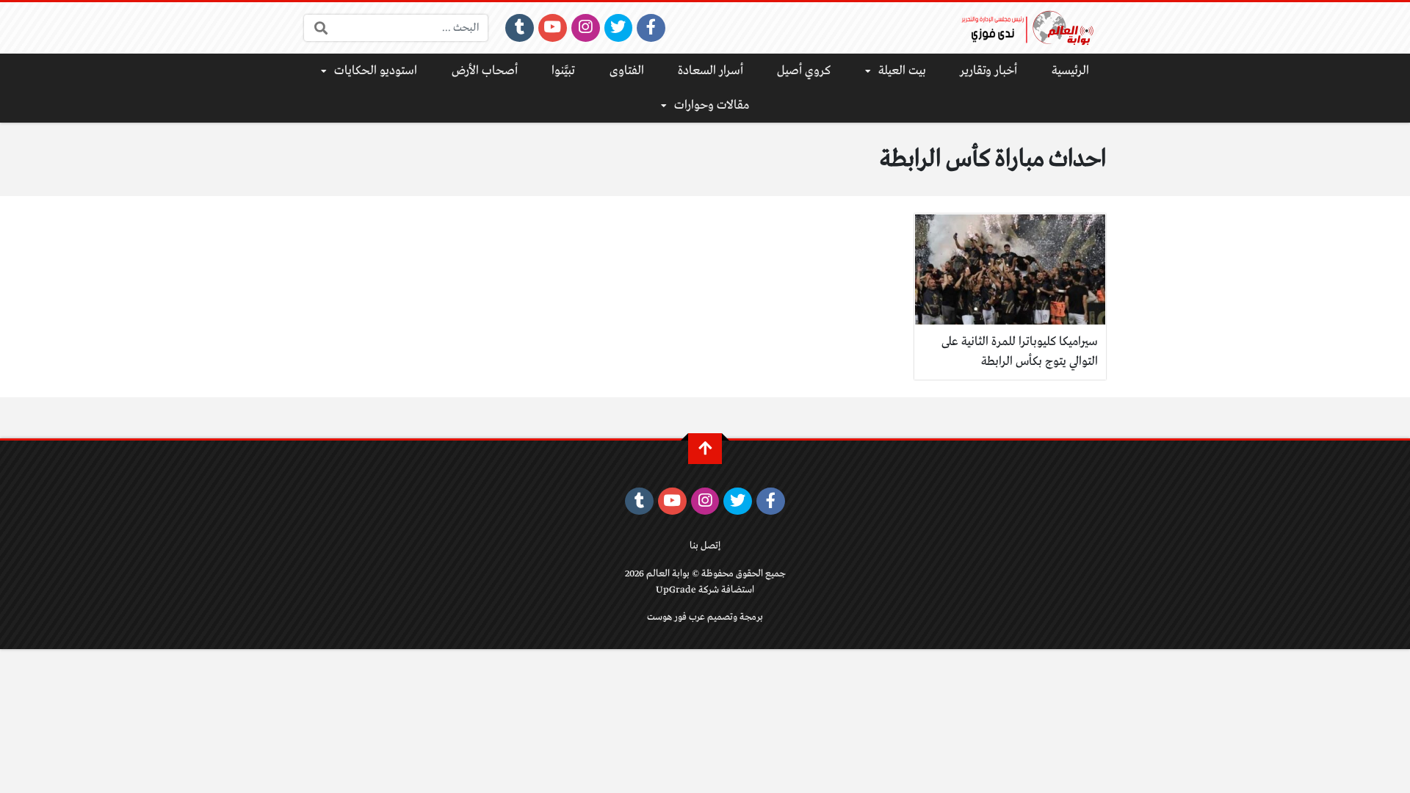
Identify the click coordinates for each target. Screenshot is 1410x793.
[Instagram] (585, 28)
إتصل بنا (705, 546)
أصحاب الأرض (485, 71)
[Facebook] (651, 28)
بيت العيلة (902, 71)
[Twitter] (618, 28)
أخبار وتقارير (988, 71)
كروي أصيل (804, 71)
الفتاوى (627, 71)
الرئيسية (1070, 71)
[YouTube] (552, 28)
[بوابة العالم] (1032, 28)
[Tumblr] (519, 28)
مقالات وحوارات (711, 105)
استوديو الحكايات (375, 71)
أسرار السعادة (710, 71)
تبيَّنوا (563, 71)
